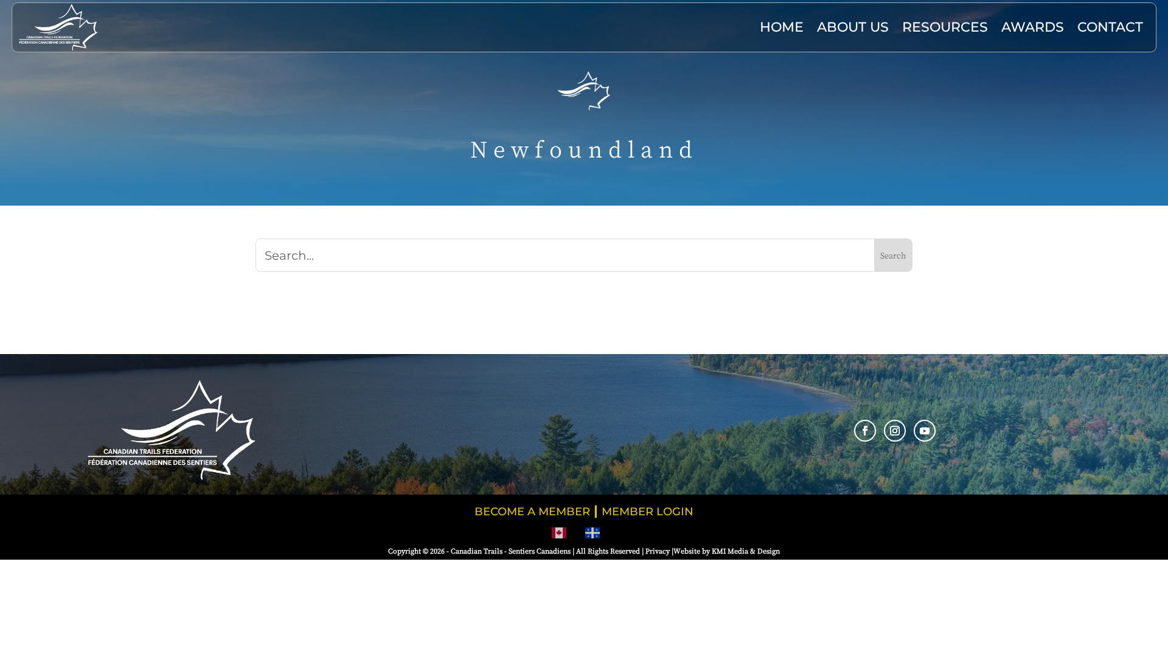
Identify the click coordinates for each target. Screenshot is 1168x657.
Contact (1110, 27)
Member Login (647, 511)
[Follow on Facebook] (865, 431)
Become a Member (532, 511)
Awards (1032, 27)
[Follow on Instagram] (895, 431)
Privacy (657, 550)
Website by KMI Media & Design (726, 550)
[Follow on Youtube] (925, 431)
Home (782, 27)
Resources (945, 27)
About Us (853, 27)
